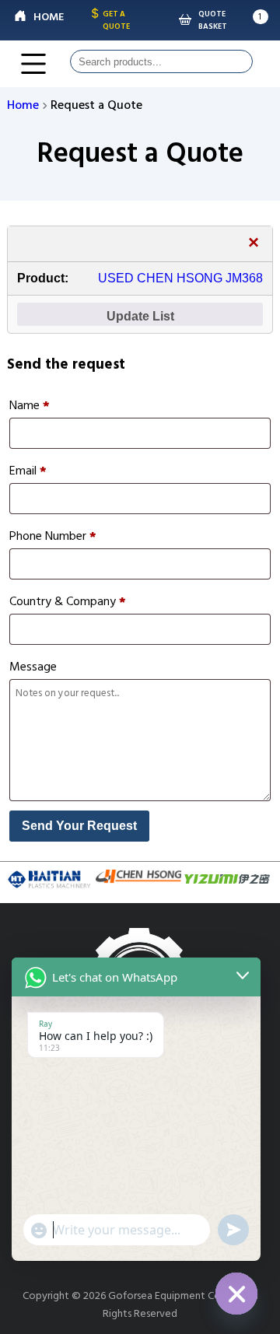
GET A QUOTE (116, 20)
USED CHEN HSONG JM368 (180, 278)
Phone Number (52, 536)
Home (23, 105)
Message (33, 666)
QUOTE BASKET (212, 20)
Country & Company (67, 601)
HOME (48, 17)
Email (28, 470)
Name (29, 405)
